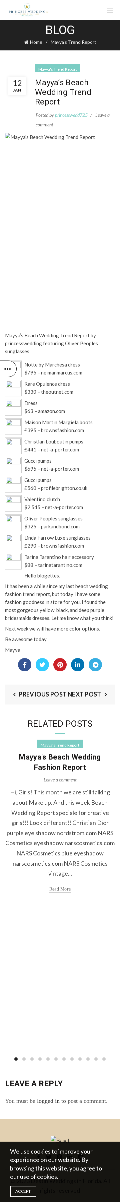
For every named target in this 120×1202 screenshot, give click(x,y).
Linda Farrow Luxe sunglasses (57, 538)
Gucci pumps (38, 461)
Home (36, 42)
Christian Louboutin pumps (53, 441)
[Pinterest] (60, 664)
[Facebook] (24, 664)
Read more (60, 889)
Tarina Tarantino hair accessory (59, 557)
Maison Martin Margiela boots (58, 422)
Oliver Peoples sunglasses (53, 518)
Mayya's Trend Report (73, 42)
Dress (31, 403)
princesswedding (23, 343)
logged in (48, 1101)
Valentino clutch (42, 499)
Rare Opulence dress (47, 384)
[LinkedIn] (77, 664)
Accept (23, 1191)
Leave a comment (60, 779)
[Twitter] (42, 664)
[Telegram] (95, 664)
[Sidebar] (8, 369)
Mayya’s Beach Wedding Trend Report (47, 335)
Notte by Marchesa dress (52, 364)
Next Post (84, 694)
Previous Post (43, 694)
